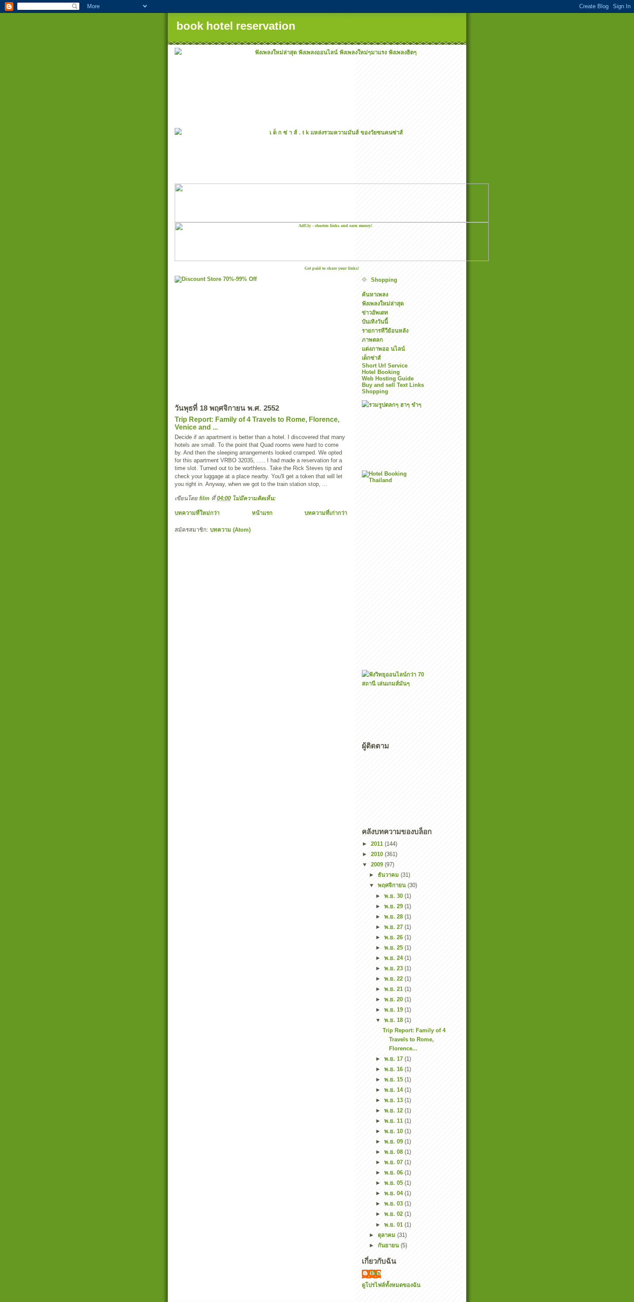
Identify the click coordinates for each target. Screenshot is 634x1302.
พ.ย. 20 (394, 999)
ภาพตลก (372, 339)
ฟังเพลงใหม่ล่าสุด (383, 303)
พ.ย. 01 (394, 1224)
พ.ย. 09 (394, 1141)
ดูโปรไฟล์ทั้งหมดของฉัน (391, 1285)
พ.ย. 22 (394, 978)
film (375, 1273)
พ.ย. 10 (394, 1131)
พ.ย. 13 (394, 1100)
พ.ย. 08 (394, 1152)
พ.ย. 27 (394, 927)
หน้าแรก (262, 513)
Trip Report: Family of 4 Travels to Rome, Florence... (414, 1039)
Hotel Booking (381, 372)
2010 (378, 854)
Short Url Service (385, 365)
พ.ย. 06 (394, 1172)
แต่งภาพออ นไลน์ (383, 349)
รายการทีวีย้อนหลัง (385, 330)
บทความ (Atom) (230, 529)
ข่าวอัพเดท (375, 312)
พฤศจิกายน (393, 885)
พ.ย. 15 (394, 1079)
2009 (378, 864)
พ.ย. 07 (394, 1162)
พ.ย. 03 (394, 1203)
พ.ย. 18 (394, 1020)
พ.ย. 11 (394, 1121)
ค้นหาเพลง (375, 294)
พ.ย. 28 (394, 916)
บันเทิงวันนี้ (375, 321)
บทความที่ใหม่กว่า (197, 513)
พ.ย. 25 (394, 947)
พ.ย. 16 (394, 1069)
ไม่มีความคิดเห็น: (254, 498)
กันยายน (389, 1245)
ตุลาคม (387, 1235)
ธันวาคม (389, 875)
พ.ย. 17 (394, 1059)
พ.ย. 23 (394, 968)
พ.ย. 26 (394, 937)
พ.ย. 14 (394, 1090)
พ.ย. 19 (394, 1009)
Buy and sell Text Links (393, 385)
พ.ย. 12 (394, 1110)
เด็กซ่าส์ (371, 358)
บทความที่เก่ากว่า (325, 513)
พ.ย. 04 (394, 1193)
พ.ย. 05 (394, 1183)
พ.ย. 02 (394, 1214)
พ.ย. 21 (394, 989)
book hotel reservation (235, 25)
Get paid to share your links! (331, 268)
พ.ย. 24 (394, 958)
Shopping (384, 280)
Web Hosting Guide (388, 378)
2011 (378, 844)
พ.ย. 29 (394, 906)
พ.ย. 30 (394, 896)
